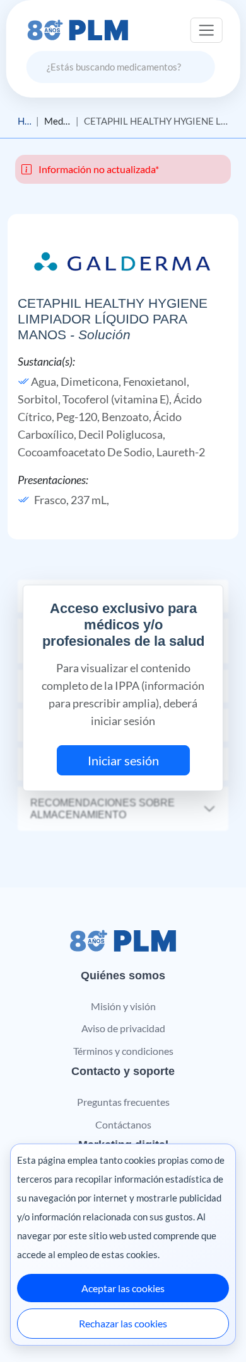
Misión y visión (123, 1006)
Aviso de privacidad (123, 1028)
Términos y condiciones (123, 1051)
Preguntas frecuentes (123, 1102)
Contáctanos (123, 1124)
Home (24, 121)
